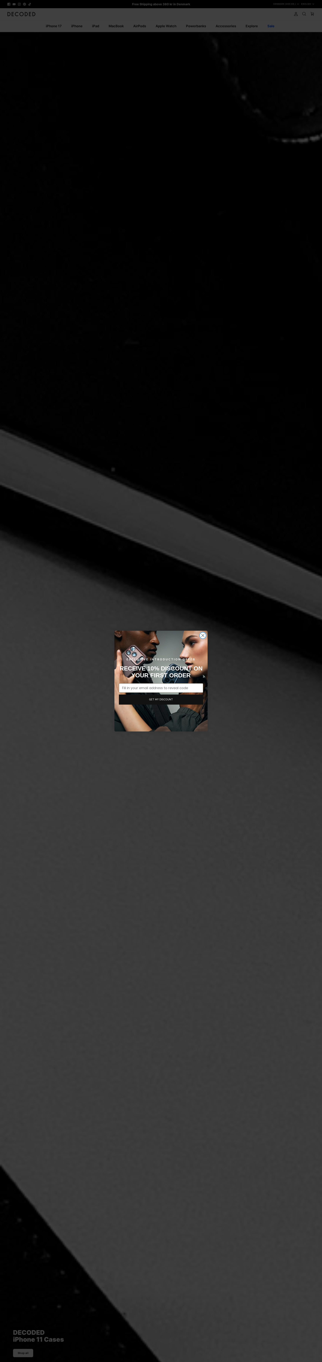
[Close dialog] (203, 635)
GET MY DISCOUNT (161, 699)
